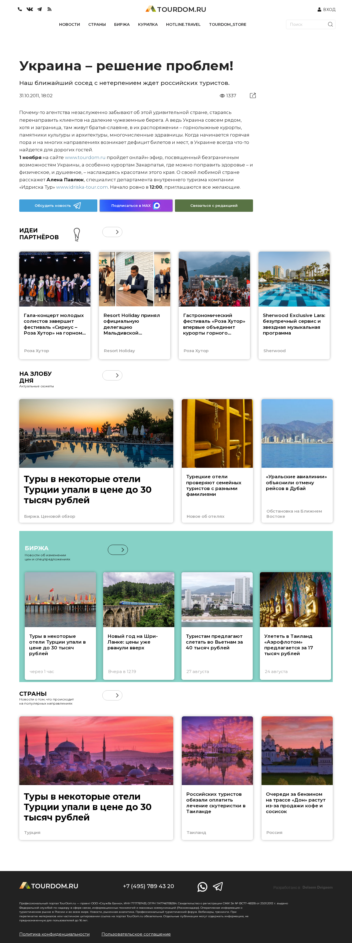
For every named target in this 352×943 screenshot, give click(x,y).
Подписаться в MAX (131, 205)
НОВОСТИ (69, 24)
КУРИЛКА (148, 24)
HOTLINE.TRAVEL (183, 24)
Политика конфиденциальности (54, 934)
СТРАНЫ (97, 24)
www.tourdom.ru (85, 157)
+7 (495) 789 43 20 (148, 886)
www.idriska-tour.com (82, 187)
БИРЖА (122, 24)
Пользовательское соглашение (136, 934)
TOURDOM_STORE (227, 24)
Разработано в (303, 887)
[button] (107, 232)
